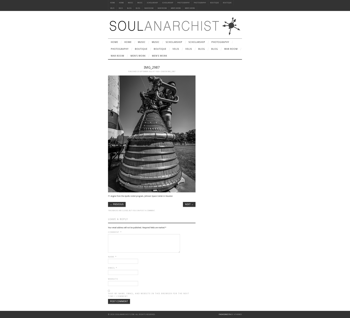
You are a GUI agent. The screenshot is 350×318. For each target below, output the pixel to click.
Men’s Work (176, 8)
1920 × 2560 (160, 71)
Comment (115, 232)
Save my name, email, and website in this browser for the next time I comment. (148, 294)
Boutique (214, 3)
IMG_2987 (171, 71)
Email (112, 268)
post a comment (147, 210)
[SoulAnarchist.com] (175, 26)
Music (130, 3)
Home (112, 3)
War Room (148, 8)
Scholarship (152, 3)
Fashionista (225, 314)
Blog (129, 8)
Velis (112, 8)
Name (112, 257)
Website (113, 279)
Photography (183, 3)
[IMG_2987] (152, 133)
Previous (117, 204)
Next (189, 204)
